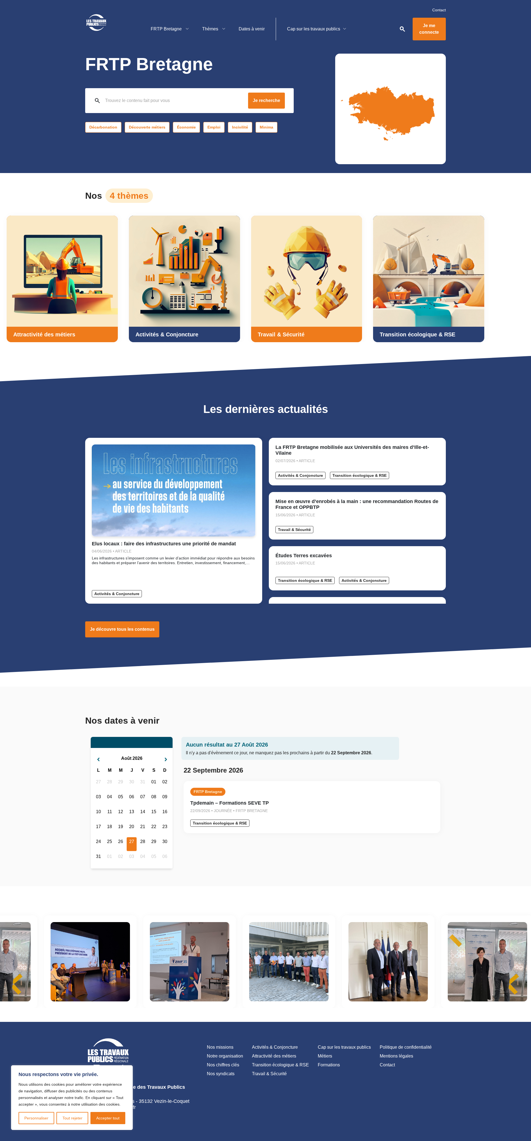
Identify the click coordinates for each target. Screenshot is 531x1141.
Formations (329, 1065)
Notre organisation (225, 1056)
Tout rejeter (72, 1118)
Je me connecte (429, 29)
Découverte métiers (147, 127)
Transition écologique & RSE (359, 475)
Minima (266, 127)
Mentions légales (396, 1056)
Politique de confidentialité (406, 1047)
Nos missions (220, 1047)
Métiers (325, 1056)
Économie (186, 127)
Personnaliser (36, 1118)
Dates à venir (252, 29)
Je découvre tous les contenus (122, 629)
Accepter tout (107, 1118)
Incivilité (240, 127)
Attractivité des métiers (274, 1056)
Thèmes (210, 29)
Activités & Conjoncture (116, 594)
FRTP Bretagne (167, 29)
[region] (72, 1097)
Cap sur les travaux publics (313, 29)
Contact (439, 10)
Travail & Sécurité (294, 529)
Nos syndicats (221, 1073)
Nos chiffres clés (223, 1065)
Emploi (213, 127)
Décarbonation (103, 127)
